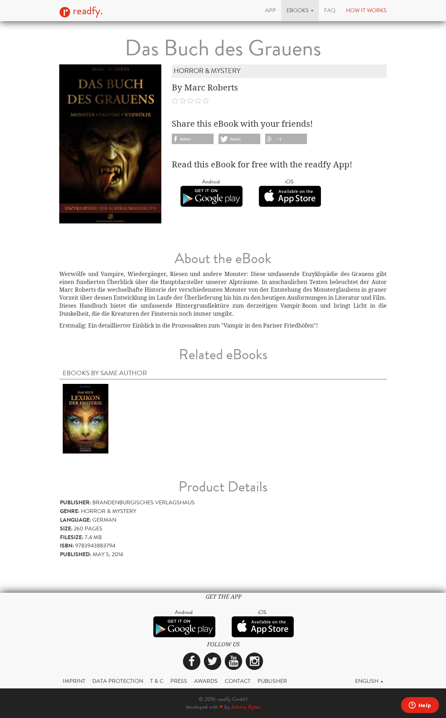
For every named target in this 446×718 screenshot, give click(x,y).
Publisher (272, 681)
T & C (156, 681)
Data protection (117, 681)
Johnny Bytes (245, 707)
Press (178, 681)
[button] (300, 10)
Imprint (74, 681)
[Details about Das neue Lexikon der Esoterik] (85, 418)
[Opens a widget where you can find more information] (420, 706)
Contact (238, 681)
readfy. (86, 11)
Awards (206, 681)
